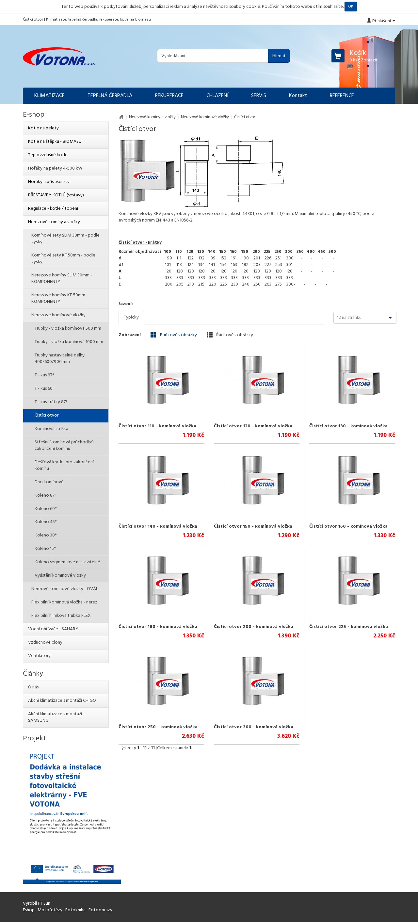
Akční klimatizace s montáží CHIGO (62, 700)
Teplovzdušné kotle (48, 155)
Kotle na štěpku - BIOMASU (55, 141)
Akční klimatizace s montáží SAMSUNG (55, 717)
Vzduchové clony (45, 642)
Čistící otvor (46, 415)
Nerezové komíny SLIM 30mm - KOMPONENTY (61, 279)
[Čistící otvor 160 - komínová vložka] (351, 483)
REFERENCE (342, 95)
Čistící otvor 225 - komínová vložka (348, 627)
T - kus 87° (44, 375)
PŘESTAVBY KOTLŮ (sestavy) (56, 195)
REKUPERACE (169, 95)
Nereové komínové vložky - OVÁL (64, 589)
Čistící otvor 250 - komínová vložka (158, 727)
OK (350, 6)
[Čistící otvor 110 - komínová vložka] (161, 382)
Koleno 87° (45, 495)
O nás (33, 687)
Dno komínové (49, 482)
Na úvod (121, 117)
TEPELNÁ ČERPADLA (110, 95)
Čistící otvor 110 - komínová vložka (157, 426)
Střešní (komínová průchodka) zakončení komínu (64, 445)
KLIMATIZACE (49, 95)
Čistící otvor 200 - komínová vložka (253, 627)
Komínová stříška (51, 429)
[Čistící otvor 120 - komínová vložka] (256, 382)
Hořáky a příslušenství (49, 182)
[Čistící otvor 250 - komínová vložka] (161, 683)
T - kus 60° (44, 388)
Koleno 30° (45, 535)
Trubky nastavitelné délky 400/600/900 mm (60, 359)
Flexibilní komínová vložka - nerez (64, 602)
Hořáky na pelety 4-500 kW (55, 168)
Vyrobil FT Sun (36, 903)
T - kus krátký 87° (51, 402)
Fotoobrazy (100, 910)
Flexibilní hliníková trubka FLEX (61, 615)
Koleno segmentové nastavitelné (67, 562)
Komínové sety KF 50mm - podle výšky (63, 259)
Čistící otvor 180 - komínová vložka (158, 627)
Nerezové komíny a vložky (152, 117)
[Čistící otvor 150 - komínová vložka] (256, 483)
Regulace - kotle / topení (53, 208)
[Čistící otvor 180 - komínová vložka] (161, 583)
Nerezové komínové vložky (205, 117)
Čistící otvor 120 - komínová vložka (253, 426)
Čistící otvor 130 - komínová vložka (348, 426)
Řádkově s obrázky (234, 334)
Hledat (279, 56)
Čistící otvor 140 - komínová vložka (158, 526)
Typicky (131, 317)
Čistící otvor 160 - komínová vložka (348, 526)
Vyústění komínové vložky (60, 575)
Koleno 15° (45, 548)
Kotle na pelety (43, 128)
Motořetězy (50, 910)
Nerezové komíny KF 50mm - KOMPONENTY (59, 298)
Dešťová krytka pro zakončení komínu (64, 465)
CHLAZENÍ (217, 95)
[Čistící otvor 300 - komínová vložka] (256, 683)
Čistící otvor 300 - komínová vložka (253, 727)
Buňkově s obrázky (178, 334)
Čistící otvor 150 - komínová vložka (253, 526)
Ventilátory (39, 656)
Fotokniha (75, 910)
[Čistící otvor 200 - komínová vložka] (256, 583)
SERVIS (258, 95)
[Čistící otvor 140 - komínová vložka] (161, 483)
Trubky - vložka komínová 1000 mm (69, 342)
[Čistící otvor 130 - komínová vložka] (351, 382)
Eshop (29, 910)
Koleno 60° (45, 509)
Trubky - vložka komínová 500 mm (68, 328)
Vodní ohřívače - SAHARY (53, 629)
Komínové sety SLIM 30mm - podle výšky (65, 239)
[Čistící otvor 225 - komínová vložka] (351, 583)
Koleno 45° (45, 522)
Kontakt (298, 95)
